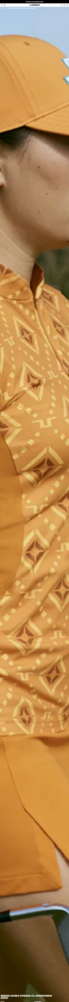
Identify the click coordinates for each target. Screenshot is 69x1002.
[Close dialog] (65, 481)
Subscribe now (43, 514)
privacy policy (44, 518)
